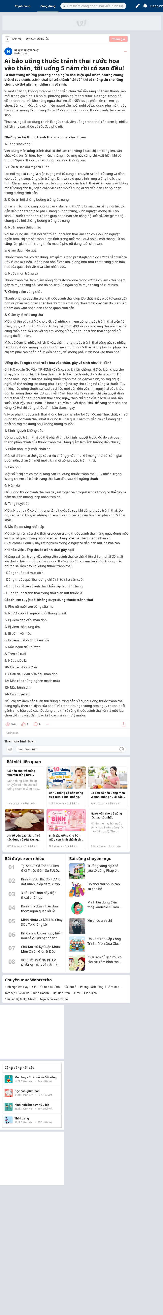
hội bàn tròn (61, 993)
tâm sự (10, 993)
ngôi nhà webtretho (54, 999)
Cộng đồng (47, 6)
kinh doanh (41, 993)
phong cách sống (92, 987)
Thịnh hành (22, 6)
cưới (77, 993)
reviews (23, 993)
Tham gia (118, 39)
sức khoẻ (70, 987)
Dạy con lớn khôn (37, 38)
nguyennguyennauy (26, 50)
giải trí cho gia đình (46, 987)
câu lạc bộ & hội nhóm (20, 999)
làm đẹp (113, 987)
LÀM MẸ (16, 38)
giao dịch (90, 993)
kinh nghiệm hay (16, 987)
